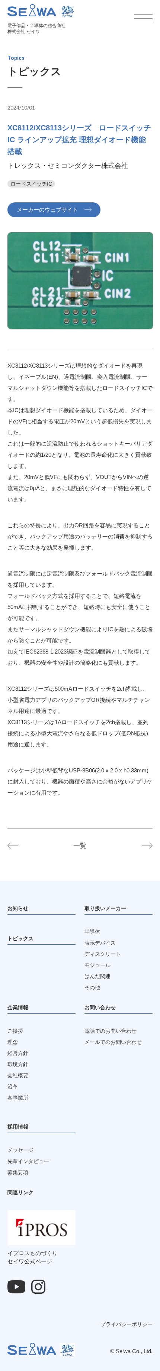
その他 (92, 987)
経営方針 (17, 1053)
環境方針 (17, 1064)
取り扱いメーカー (105, 908)
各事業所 (17, 1098)
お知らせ (17, 908)
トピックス (20, 938)
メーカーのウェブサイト (47, 209)
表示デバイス (100, 943)
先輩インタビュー (28, 1161)
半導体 (92, 932)
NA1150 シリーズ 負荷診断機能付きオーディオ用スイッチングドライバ (18, 846)
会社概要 (17, 1075)
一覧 (80, 845)
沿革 (12, 1087)
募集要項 (17, 1172)
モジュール (97, 965)
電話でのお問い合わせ (110, 1031)
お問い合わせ (100, 1007)
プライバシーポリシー (126, 1324)
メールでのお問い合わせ (113, 1042)
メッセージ (20, 1150)
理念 (12, 1042)
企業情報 (17, 1007)
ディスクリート (102, 954)
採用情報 (17, 1127)
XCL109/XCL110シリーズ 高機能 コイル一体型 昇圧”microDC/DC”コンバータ (141, 846)
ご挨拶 (15, 1031)
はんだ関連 (97, 976)
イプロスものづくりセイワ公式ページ (32, 1257)
